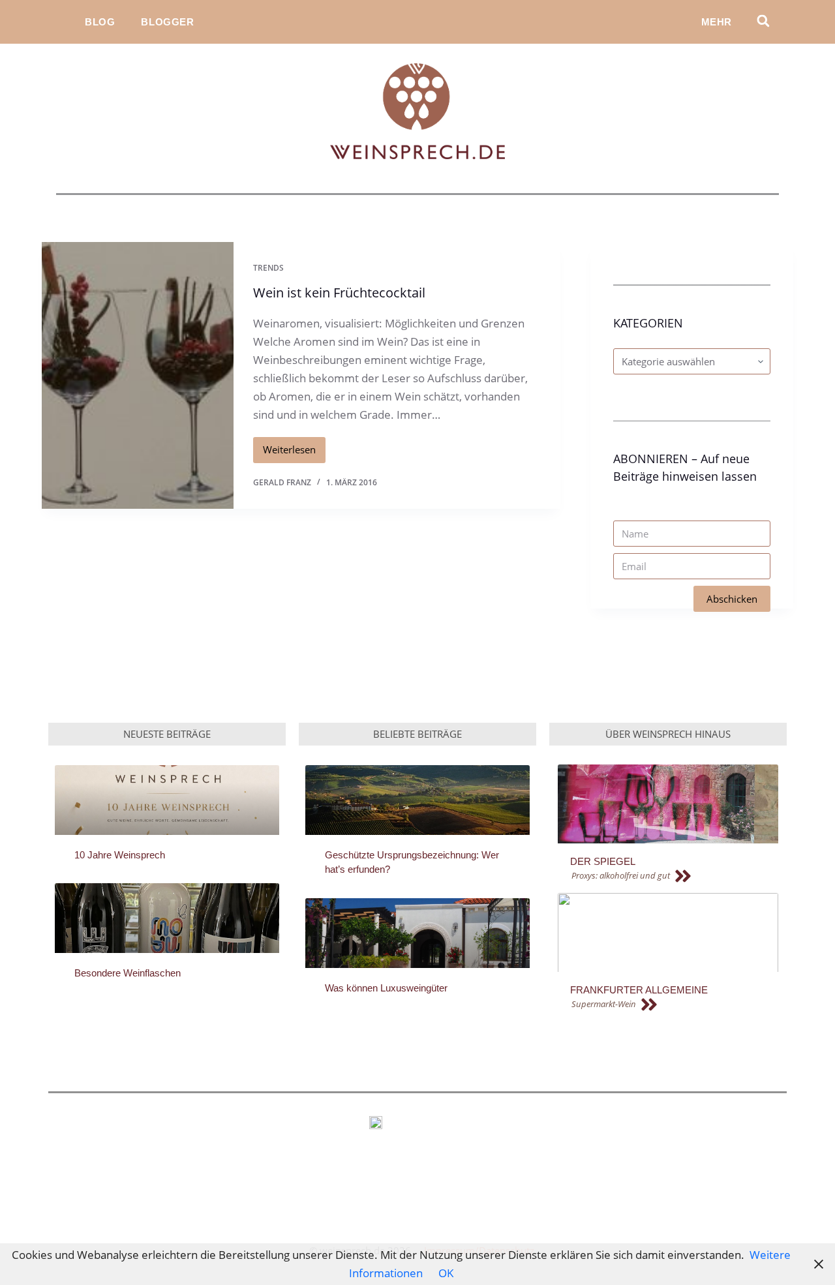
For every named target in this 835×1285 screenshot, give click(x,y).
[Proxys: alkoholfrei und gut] (673, 876)
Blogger (167, 21)
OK (445, 1272)
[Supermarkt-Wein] (673, 1004)
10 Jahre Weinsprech (119, 854)
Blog (100, 21)
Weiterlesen (294, 447)
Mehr (716, 21)
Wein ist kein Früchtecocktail (339, 292)
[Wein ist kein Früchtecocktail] (138, 375)
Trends (268, 267)
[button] (763, 20)
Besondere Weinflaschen (127, 972)
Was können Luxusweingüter (386, 987)
